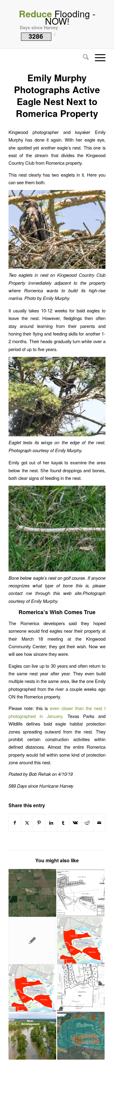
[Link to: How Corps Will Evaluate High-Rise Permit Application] (81, 892)
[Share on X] (27, 822)
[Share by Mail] (99, 822)
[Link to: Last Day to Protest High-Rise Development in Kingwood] (81, 940)
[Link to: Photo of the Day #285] (32, 940)
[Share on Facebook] (15, 822)
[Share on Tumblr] (63, 822)
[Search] (83, 57)
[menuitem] (83, 57)
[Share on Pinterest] (39, 822)
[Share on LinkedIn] (51, 822)
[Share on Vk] (75, 822)
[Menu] (97, 57)
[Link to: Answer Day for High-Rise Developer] (32, 988)
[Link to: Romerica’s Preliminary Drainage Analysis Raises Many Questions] (32, 1035)
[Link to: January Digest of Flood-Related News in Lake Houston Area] (81, 988)
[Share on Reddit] (87, 822)
